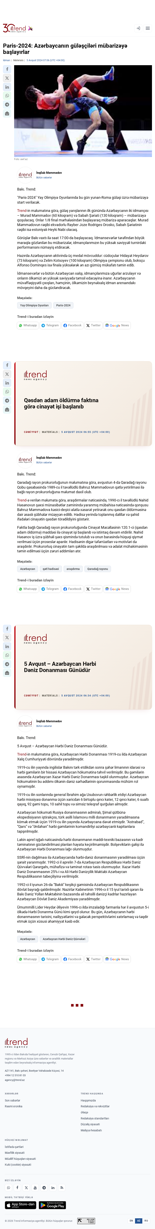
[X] (26, 1187)
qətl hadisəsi (51, 569)
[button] (7, 69)
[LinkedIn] (53, 1187)
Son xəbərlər (12, 1100)
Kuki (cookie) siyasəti (18, 1164)
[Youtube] (35, 1187)
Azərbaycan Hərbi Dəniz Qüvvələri (64, 939)
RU (146, 1220)
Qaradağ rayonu (97, 569)
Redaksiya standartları (95, 1118)
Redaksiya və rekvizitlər (95, 1106)
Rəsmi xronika (13, 1106)
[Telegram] (44, 1187)
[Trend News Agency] (16, 1043)
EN (131, 1220)
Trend (21, 210)
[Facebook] (17, 1187)
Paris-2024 (63, 305)
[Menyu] (147, 28)
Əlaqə (84, 1112)
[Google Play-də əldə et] (52, 1205)
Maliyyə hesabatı (91, 1130)
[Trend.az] (18, 28)
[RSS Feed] (61, 1187)
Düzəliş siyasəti (90, 1124)
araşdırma (73, 569)
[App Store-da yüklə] (20, 1205)
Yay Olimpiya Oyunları (34, 305)
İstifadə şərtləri (14, 1146)
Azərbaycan (27, 569)
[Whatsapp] (8, 1187)
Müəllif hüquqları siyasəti (20, 1158)
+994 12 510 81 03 (15, 1075)
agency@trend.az (15, 1079)
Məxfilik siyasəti (14, 1152)
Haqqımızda (88, 1100)
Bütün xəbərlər (44, 177)
